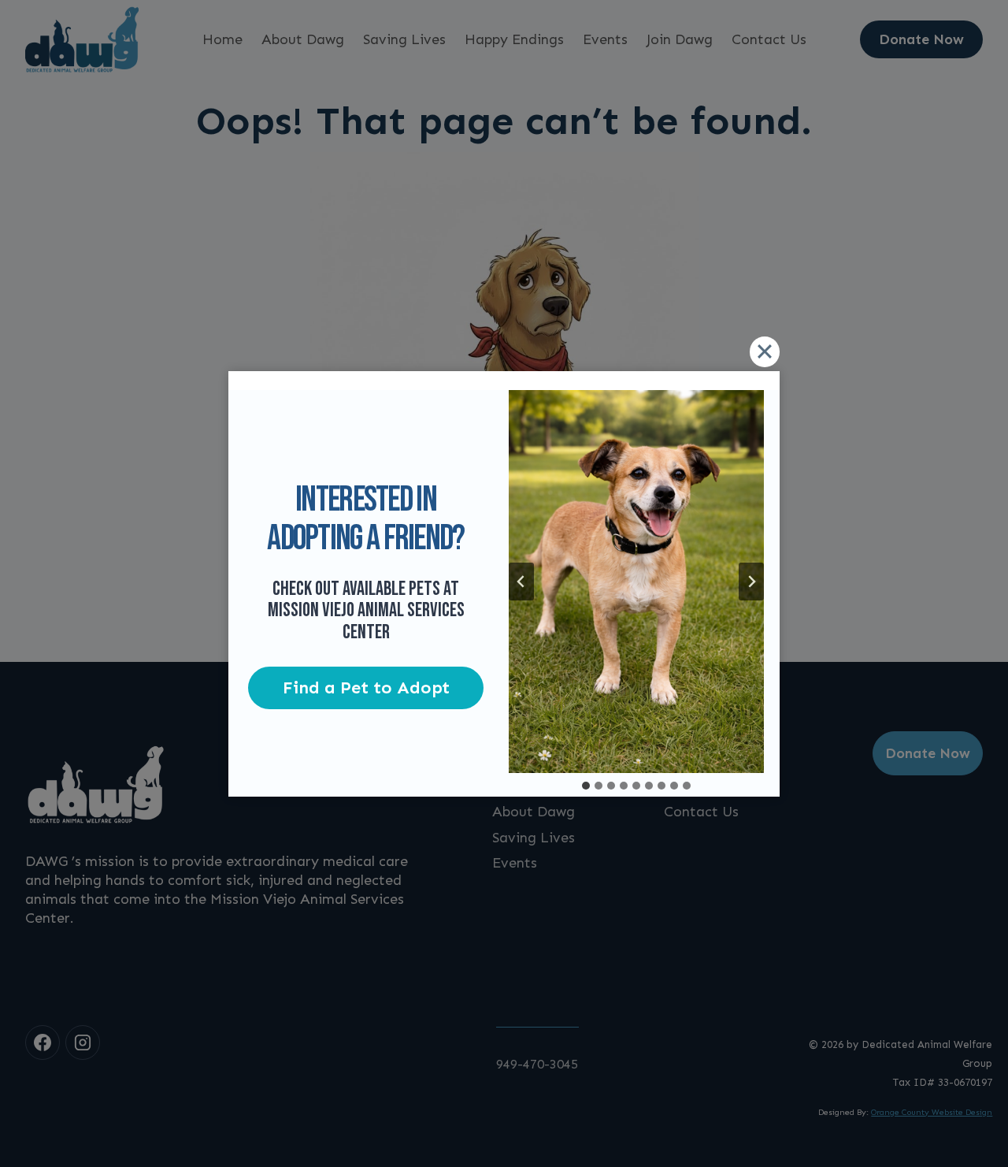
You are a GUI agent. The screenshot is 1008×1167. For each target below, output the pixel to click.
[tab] (586, 786)
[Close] (765, 351)
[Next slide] (751, 581)
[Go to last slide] (521, 581)
